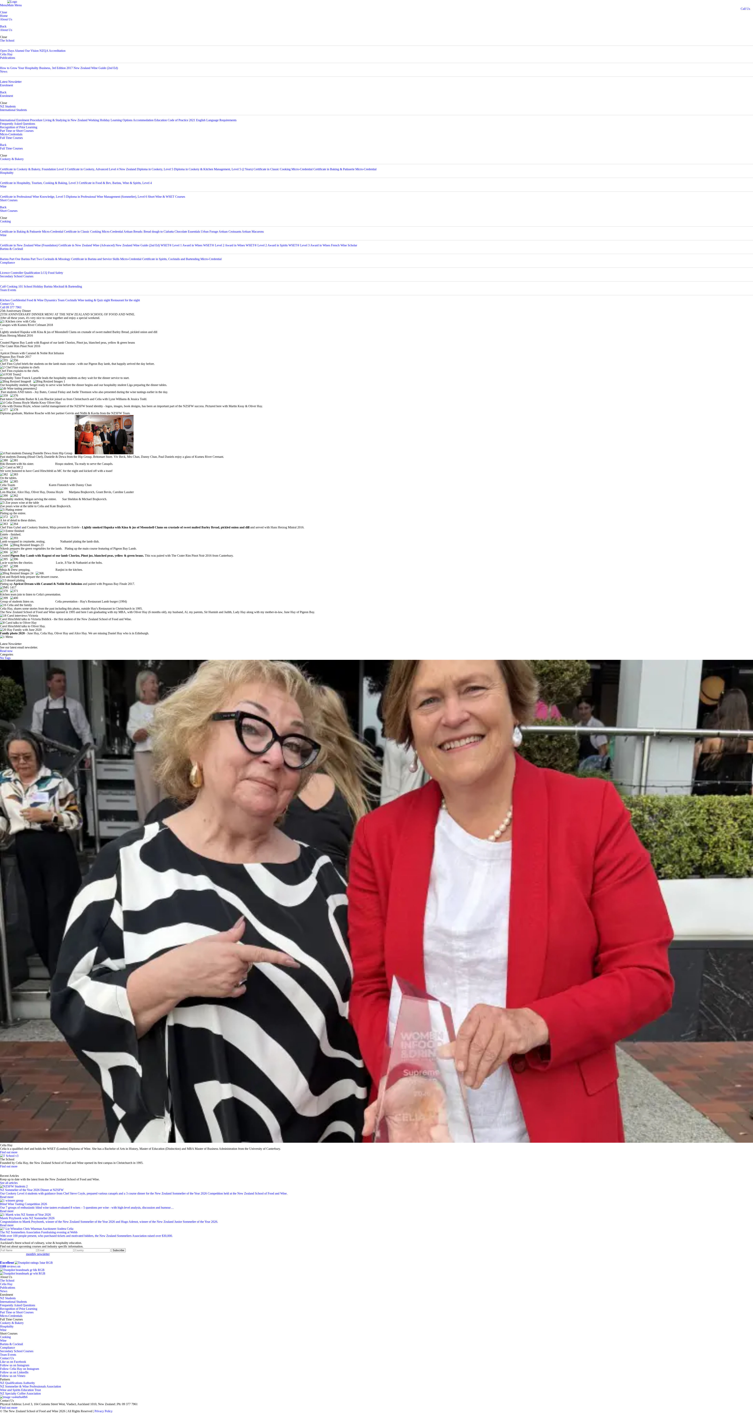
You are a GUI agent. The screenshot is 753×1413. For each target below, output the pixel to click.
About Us (6, 19)
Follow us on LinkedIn (14, 1372)
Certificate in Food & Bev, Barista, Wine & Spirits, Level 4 (115, 183)
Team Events (8, 290)
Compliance (7, 262)
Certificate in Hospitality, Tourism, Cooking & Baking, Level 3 (39, 183)
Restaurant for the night (125, 300)
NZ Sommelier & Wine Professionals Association (30, 1386)
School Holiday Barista (38, 286)
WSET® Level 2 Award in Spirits (267, 245)
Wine (3, 186)
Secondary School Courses (16, 276)
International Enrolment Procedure (21, 120)
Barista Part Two (31, 259)
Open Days (7, 50)
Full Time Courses (11, 137)
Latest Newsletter (11, 81)
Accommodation (143, 120)
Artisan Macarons (253, 231)
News (3, 71)
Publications (7, 57)
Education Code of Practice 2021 (174, 120)
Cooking (5, 221)
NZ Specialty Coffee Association (20, 1393)
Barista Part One (10, 259)
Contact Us (7, 303)
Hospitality (7, 172)
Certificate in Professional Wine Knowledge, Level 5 (32, 196)
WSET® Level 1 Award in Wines (181, 245)
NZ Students (8, 106)
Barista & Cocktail (11, 248)
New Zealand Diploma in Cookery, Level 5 (146, 169)
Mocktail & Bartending (67, 286)
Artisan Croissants (230, 231)
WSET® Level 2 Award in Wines (224, 245)
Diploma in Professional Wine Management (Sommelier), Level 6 (106, 196)
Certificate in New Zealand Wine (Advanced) (86, 245)
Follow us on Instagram (14, 1365)
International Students (13, 110)
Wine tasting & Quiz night (94, 300)
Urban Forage (209, 231)
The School (7, 40)
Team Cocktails (67, 300)
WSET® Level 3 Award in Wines (309, 245)
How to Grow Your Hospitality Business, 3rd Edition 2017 (36, 68)
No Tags (5, 658)
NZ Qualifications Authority (17, 1383)
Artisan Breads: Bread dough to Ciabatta (149, 231)
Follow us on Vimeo (12, 1375)
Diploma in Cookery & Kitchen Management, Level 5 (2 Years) (213, 169)
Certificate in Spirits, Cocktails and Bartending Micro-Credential (182, 259)
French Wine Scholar (344, 245)
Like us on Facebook (13, 1361)
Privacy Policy (104, 1411)
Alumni (19, 50)
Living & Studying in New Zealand (65, 120)
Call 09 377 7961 (11, 307)
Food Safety (55, 272)
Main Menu (14, 5)
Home (4, 15)
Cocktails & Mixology (56, 259)
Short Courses (8, 200)
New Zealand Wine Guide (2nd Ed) (96, 68)
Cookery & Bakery (12, 159)
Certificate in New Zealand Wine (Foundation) (29, 245)
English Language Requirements (216, 120)
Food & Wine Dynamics (42, 300)
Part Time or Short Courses (17, 130)
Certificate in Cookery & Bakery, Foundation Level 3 (33, 169)
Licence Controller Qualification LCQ (23, 272)
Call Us (745, 8)
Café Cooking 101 (11, 286)
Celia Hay (6, 54)
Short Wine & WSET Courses (166, 196)
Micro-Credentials (11, 134)
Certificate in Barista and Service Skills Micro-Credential (106, 259)
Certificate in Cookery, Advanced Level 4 (92, 169)
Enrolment (6, 85)
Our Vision (32, 50)
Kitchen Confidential (13, 300)
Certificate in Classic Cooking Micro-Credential (283, 169)
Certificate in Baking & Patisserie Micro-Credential (344, 169)
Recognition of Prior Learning (18, 127)
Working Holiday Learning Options (110, 120)
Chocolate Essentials (188, 231)
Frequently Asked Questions (17, 123)
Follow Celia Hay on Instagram (19, 1368)
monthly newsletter (38, 1254)
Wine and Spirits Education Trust (20, 1390)
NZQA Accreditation (52, 50)
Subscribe (118, 1250)
